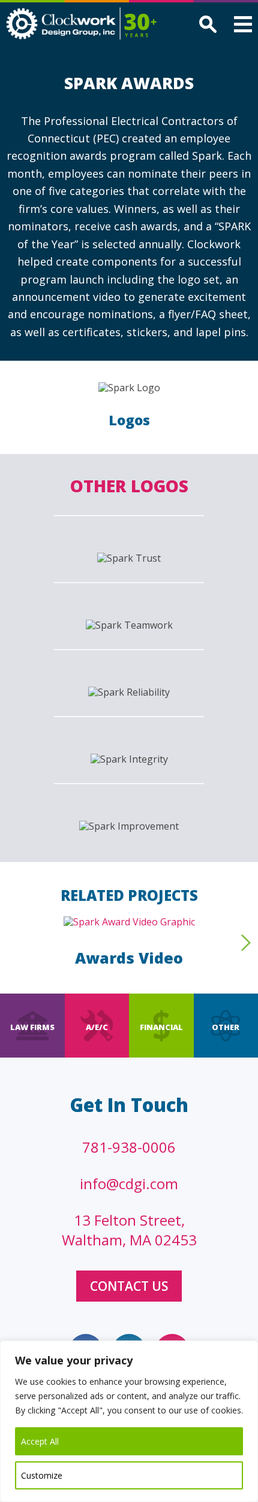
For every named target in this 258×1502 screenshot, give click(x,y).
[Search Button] (206, 25)
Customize (41, 1475)
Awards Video (129, 957)
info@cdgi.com (129, 1183)
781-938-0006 (129, 1147)
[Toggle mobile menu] (243, 26)
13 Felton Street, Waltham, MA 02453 (129, 1230)
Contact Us (129, 1286)
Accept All (40, 1441)
